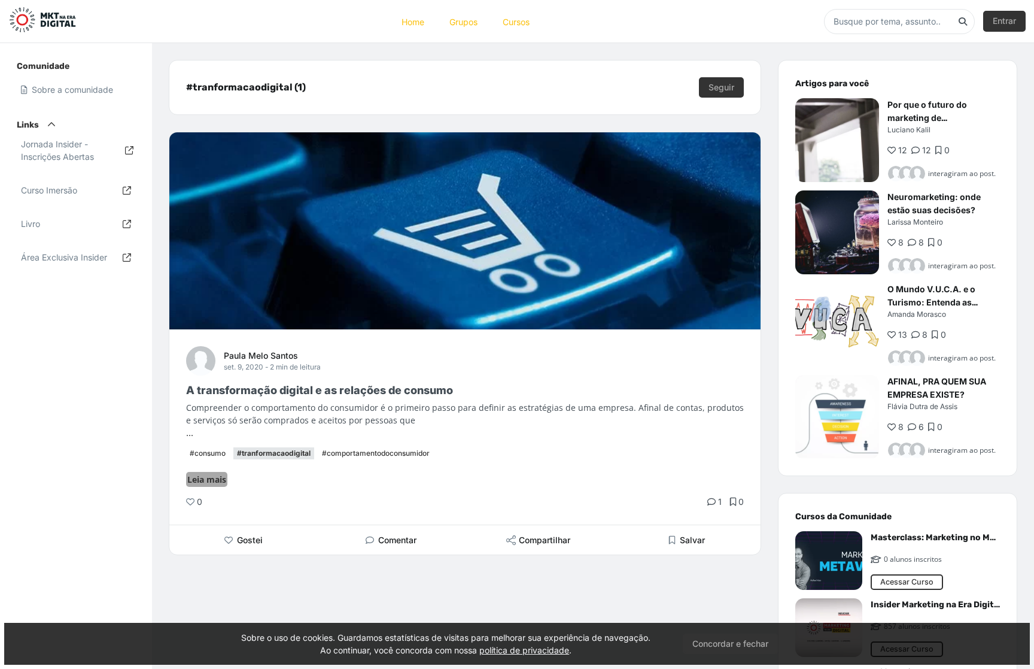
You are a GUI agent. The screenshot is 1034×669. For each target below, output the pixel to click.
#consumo (208, 453)
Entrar (1004, 21)
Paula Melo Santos (261, 355)
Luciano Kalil (908, 129)
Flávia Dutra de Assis (922, 406)
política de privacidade (524, 650)
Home (413, 21)
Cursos (516, 21)
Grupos (463, 21)
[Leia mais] (837, 140)
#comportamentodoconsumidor (376, 453)
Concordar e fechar (730, 643)
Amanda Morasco (916, 314)
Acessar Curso (906, 581)
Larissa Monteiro (915, 221)
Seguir (721, 87)
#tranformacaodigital (274, 453)
